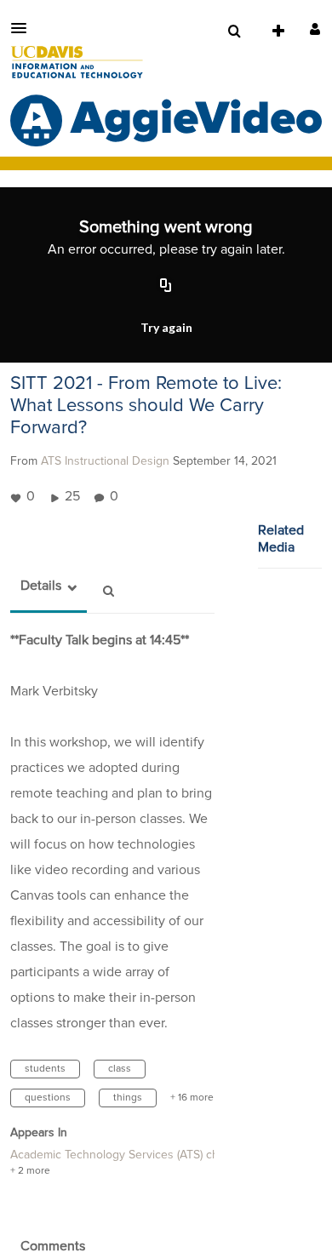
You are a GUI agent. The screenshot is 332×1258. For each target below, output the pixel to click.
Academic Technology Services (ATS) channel (129, 1155)
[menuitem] (234, 31)
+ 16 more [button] (192, 1098)
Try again (166, 327)
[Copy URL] (166, 286)
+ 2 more (30, 1171)
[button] (23, 28)
